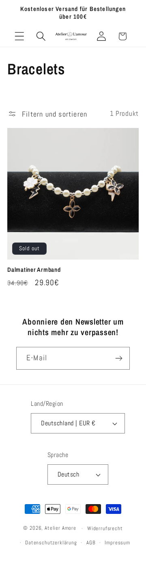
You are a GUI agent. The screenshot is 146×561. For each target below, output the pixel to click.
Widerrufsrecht (105, 528)
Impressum (117, 542)
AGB (91, 542)
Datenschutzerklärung (51, 542)
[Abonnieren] (118, 358)
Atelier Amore (60, 528)
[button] (19, 36)
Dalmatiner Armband (34, 269)
